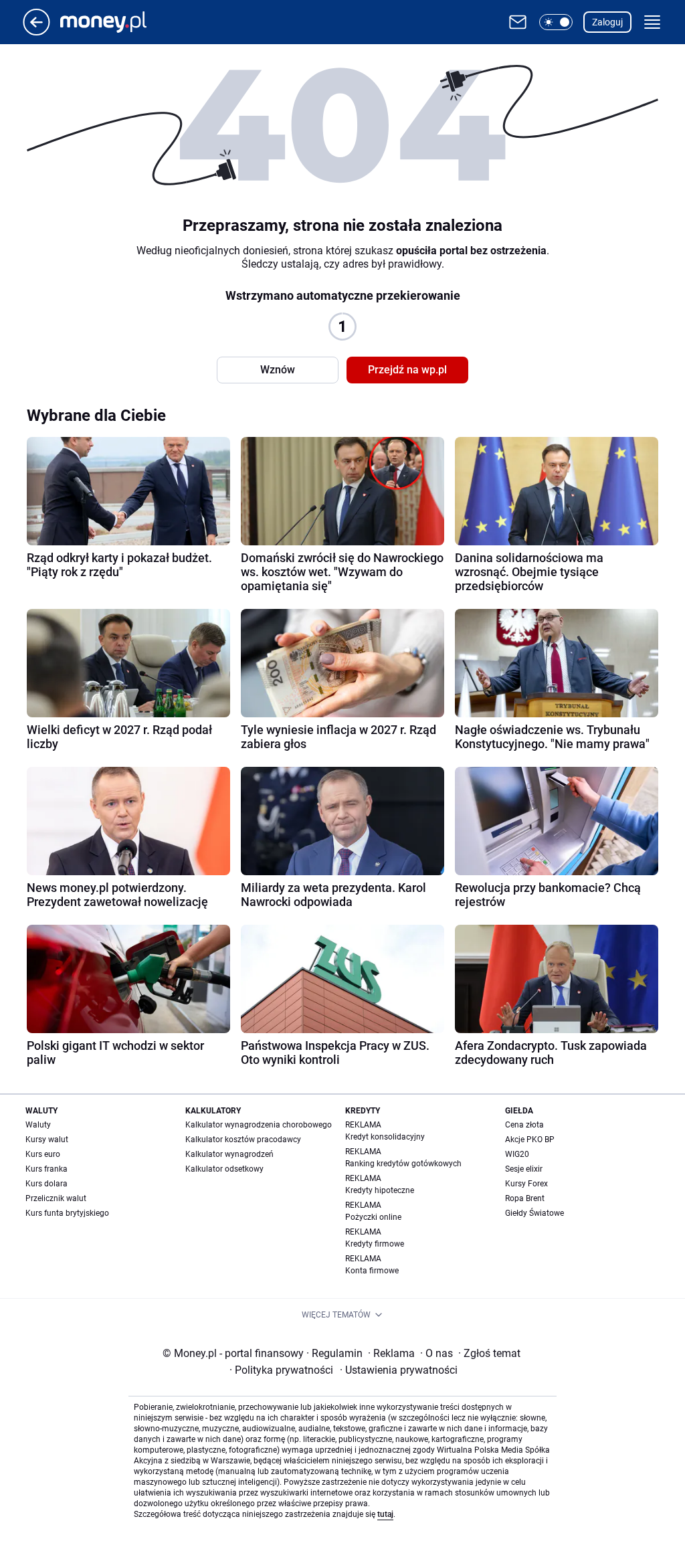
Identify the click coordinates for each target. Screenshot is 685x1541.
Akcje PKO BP (530, 1139)
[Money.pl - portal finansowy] (114, 22)
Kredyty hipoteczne (379, 1190)
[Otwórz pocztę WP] (517, 22)
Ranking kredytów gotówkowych (403, 1163)
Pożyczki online (373, 1217)
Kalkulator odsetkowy (224, 1169)
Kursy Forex (526, 1183)
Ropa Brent (525, 1198)
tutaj (385, 1514)
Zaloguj (607, 22)
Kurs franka (46, 1169)
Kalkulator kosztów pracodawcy (243, 1139)
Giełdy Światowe (534, 1213)
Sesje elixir (524, 1169)
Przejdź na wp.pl (407, 369)
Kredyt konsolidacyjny (385, 1137)
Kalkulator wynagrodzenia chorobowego (258, 1124)
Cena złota (524, 1124)
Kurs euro (42, 1154)
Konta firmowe (372, 1270)
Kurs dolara (46, 1183)
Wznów (277, 369)
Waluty (38, 1124)
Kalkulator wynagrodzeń (229, 1154)
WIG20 (517, 1154)
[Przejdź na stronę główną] (36, 31)
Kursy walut (46, 1139)
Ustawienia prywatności (399, 1370)
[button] (556, 22)
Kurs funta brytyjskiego (67, 1213)
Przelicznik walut (55, 1198)
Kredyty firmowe (374, 1244)
